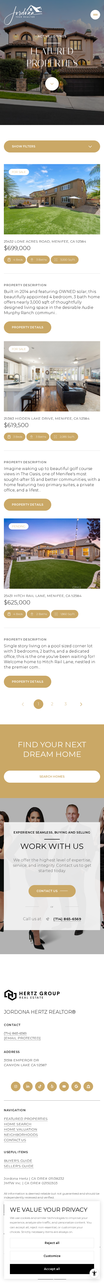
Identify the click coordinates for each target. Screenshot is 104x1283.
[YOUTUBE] (64, 1086)
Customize (52, 1256)
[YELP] (52, 1086)
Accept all (52, 1269)
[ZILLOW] (88, 1086)
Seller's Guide (19, 1166)
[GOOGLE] (76, 1086)
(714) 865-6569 (67, 919)
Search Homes (52, 776)
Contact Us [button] (15, 1140)
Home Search (17, 1124)
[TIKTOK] (40, 1086)
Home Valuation (20, 1129)
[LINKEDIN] (28, 1086)
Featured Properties (26, 1119)
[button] (52, 891)
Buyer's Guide (18, 1160)
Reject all (52, 1243)
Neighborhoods (21, 1134)
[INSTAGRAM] (16, 1086)
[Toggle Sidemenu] (95, 15)
